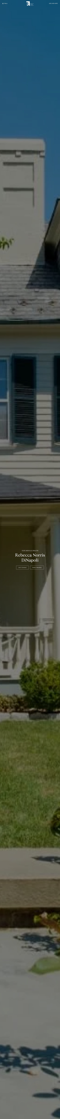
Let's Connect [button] (22, 567)
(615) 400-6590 (53, 3)
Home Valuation (37, 567)
